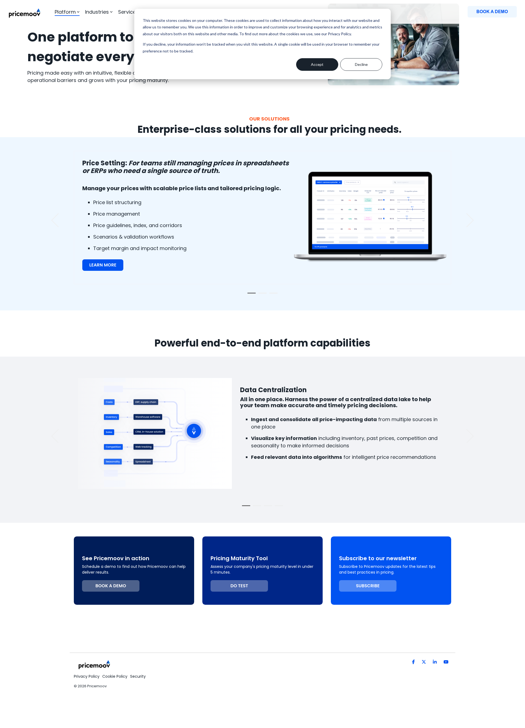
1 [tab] (250, 295)
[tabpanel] (262, 217)
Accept (317, 64)
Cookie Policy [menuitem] (114, 676)
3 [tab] (272, 295)
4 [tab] (277, 508)
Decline (361, 64)
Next (467, 220)
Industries (97, 11)
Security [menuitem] (138, 676)
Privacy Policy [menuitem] (87, 676)
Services (128, 11)
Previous (58, 220)
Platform (65, 11)
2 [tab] (261, 295)
